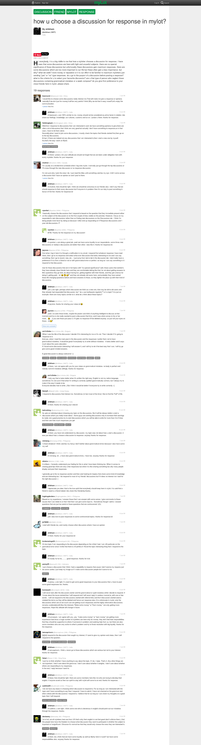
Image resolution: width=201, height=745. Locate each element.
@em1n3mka (56, 331)
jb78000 (45, 522)
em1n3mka (46, 331)
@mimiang (53, 441)
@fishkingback (58, 123)
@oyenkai (52, 210)
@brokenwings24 (61, 541)
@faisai (49, 658)
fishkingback (47, 123)
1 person (45, 106)
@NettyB (51, 391)
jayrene (45, 250)
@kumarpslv (55, 590)
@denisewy (54, 716)
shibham (50, 29)
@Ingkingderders (61, 496)
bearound (46, 96)
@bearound (54, 96)
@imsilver (52, 163)
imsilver (45, 162)
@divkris (51, 461)
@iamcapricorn (59, 632)
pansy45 (45, 564)
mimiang (45, 440)
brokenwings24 (48, 541)
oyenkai (45, 210)
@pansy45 (53, 564)
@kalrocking (55, 410)
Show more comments (49, 326)
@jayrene (52, 250)
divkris (45, 461)
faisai (44, 658)
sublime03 (46, 685)
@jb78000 (52, 522)
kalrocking (46, 410)
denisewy (46, 716)
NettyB (45, 391)
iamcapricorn (47, 632)
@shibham (46, 32)
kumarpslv (46, 590)
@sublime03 (55, 686)
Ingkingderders (48, 496)
